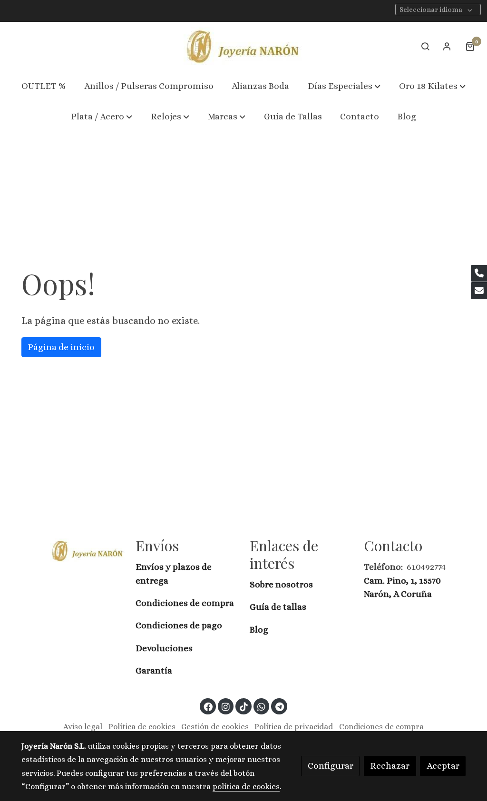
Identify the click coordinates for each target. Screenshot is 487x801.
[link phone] (479, 273)
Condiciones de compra (185, 603)
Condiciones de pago (179, 625)
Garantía (154, 670)
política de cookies (246, 786)
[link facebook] (208, 706)
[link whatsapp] (261, 706)
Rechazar (389, 766)
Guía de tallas (278, 607)
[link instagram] (226, 706)
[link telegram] (279, 706)
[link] (243, 46)
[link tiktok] (243, 706)
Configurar (330, 766)
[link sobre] (72, 550)
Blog (259, 630)
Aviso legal (82, 726)
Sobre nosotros (282, 584)
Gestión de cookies (215, 726)
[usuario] (447, 46)
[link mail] (479, 290)
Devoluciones (164, 648)
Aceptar (443, 766)
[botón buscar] (425, 46)
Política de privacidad (293, 726)
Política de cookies (141, 726)
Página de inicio (61, 347)
